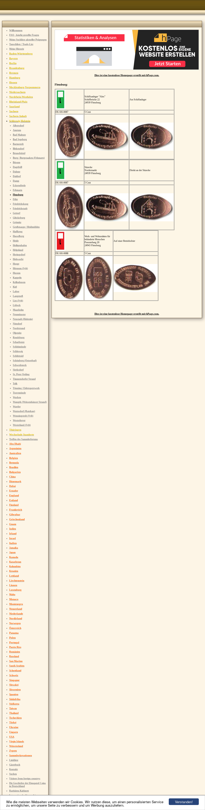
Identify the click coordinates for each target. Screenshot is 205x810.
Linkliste (13, 760)
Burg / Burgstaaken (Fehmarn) (29, 157)
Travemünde (19, 392)
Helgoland (18, 250)
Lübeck (17, 305)
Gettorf (16, 213)
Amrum (17, 130)
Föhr (15, 199)
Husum (16, 273)
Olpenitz (17, 332)
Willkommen (15, 30)
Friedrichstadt (20, 208)
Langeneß (18, 296)
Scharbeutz (18, 342)
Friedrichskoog (20, 203)
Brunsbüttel (19, 153)
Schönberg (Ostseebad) (25, 360)
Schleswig (18, 351)
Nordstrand (19, 328)
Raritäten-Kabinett (19, 790)
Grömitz (17, 222)
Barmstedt (18, 144)
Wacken (17, 397)
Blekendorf (18, 148)
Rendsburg (18, 337)
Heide (16, 240)
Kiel (15, 286)
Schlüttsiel (18, 356)
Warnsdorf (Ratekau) (24, 411)
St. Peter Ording (21, 374)
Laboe (16, 291)
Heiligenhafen (20, 245)
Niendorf (17, 323)
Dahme (16, 171)
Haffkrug (17, 231)
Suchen (13, 774)
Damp (16, 180)
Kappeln (17, 277)
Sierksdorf (18, 369)
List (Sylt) (18, 300)
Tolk (15, 383)
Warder (17, 406)
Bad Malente (19, 134)
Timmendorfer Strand (24, 379)
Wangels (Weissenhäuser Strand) (30, 402)
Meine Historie (16, 48)
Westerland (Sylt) (22, 425)
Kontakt (13, 769)
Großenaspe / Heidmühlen (26, 227)
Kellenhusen (19, 282)
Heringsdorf (19, 254)
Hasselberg (18, 236)
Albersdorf (18, 125)
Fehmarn (17, 190)
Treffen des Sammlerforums (23, 439)
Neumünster (19, 314)
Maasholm (18, 309)
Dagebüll (17, 167)
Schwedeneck (20, 365)
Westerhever (19, 420)
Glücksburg (19, 217)
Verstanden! (184, 801)
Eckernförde (19, 185)
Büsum (16, 162)
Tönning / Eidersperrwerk (26, 388)
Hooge (16, 263)
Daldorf (17, 176)
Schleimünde (19, 346)
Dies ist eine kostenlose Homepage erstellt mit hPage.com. (126, 75)
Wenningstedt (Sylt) (23, 415)
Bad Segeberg (20, 139)
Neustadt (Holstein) (23, 319)
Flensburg (18, 194)
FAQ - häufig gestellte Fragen (24, 35)
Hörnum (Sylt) (20, 268)
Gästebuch (14, 764)
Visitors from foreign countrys (24, 778)
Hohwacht (18, 259)
